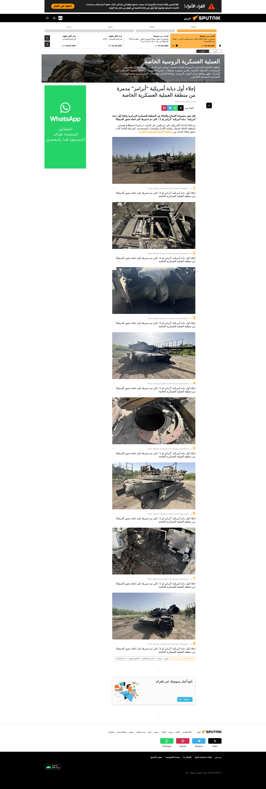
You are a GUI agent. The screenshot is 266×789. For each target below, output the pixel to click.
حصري (156, 732)
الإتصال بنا (187, 757)
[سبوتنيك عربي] (207, 21)
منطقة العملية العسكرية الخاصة (155, 131)
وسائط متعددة (121, 732)
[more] (114, 188)
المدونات (111, 732)
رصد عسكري (140, 732)
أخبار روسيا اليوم (148, 658)
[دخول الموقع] (54, 18)
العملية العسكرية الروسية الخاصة (182, 658)
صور (166, 658)
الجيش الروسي (133, 658)
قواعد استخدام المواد (203, 757)
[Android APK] (53, 767)
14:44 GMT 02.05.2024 (185, 102)
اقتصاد (164, 732)
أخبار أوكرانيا (120, 658)
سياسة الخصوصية (173, 757)
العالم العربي (186, 732)
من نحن (218, 757)
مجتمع (131, 732)
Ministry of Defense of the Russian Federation (170, 188)
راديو (149, 732)
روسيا (159, 658)
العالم (178, 732)
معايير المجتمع (156, 757)
